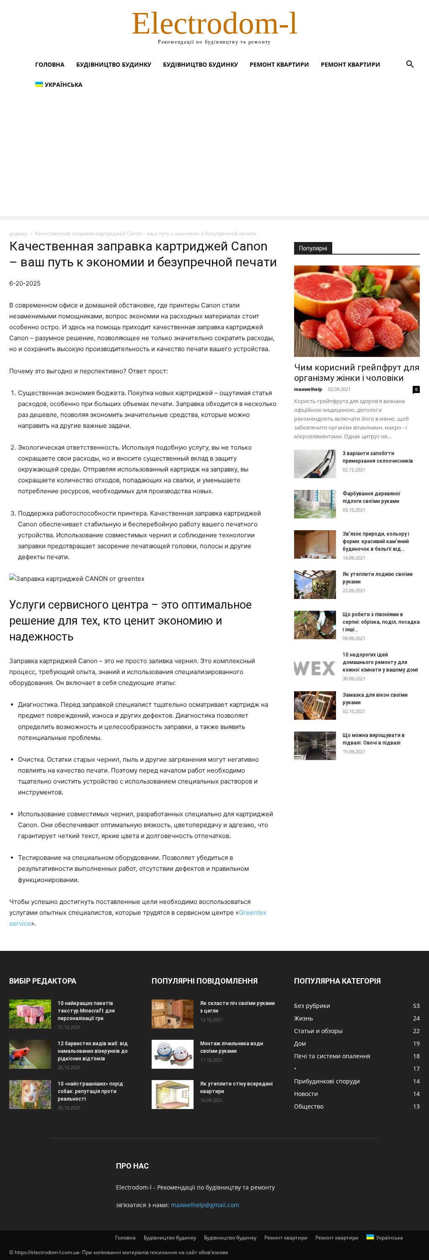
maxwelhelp (308, 389)
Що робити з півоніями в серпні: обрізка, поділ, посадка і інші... (381, 622)
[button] (410, 65)
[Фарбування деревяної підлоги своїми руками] (315, 504)
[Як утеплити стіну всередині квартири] (173, 1094)
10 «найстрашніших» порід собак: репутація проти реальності (90, 1091)
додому (18, 233)
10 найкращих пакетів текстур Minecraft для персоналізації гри (86, 1010)
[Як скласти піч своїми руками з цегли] (173, 1014)
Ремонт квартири (279, 64)
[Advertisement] (214, 157)
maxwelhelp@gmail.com (205, 1205)
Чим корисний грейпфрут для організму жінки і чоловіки (357, 372)
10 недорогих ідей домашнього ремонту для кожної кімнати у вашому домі (380, 662)
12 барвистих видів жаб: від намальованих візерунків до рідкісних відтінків (93, 1051)
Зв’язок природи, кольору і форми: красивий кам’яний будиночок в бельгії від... (376, 541)
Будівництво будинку (113, 64)
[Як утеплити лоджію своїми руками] (315, 584)
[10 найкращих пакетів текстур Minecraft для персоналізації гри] (30, 1014)
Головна (50, 64)
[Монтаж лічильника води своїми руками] (173, 1054)
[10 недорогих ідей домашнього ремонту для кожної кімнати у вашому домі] (315, 665)
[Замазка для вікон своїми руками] (315, 705)
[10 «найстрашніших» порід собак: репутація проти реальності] (30, 1094)
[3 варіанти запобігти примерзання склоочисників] (315, 464)
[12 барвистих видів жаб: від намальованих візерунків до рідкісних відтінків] (30, 1054)
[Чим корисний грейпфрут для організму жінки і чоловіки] (357, 311)
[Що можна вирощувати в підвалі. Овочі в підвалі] (315, 746)
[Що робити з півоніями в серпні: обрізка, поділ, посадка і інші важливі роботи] (315, 625)
